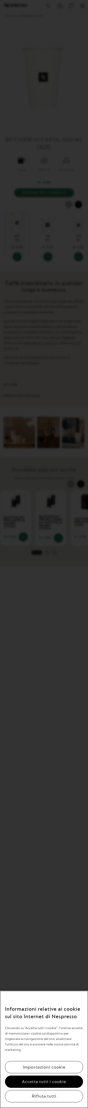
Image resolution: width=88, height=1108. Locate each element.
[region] (44, 1049)
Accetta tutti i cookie (44, 1081)
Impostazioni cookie (44, 1067)
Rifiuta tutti (44, 1096)
